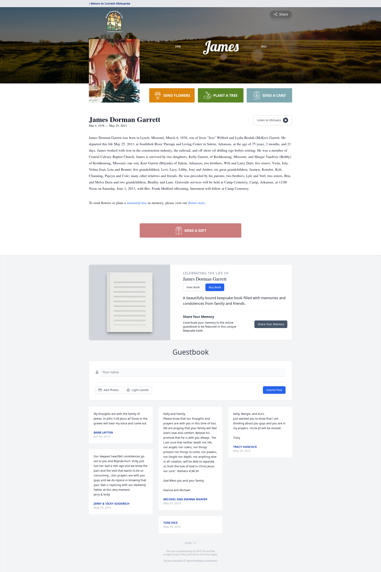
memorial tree (137, 202)
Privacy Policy (179, 554)
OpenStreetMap (195, 560)
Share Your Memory (271, 324)
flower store (196, 202)
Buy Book (215, 287)
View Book (193, 287)
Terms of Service (201, 554)
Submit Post (274, 390)
